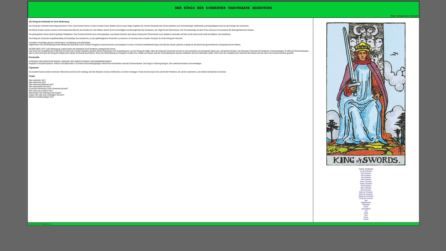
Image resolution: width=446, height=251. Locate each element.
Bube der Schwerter (366, 192)
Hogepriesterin (366, 202)
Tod (366, 211)
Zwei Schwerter (366, 173)
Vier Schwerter (366, 177)
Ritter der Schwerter (366, 194)
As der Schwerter (366, 171)
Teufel (366, 213)
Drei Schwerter (366, 175)
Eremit (366, 207)
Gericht (366, 219)
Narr (366, 200)
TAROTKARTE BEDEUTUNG (250, 8)
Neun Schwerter (366, 188)
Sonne (366, 217)
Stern (366, 215)
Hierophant (366, 204)
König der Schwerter (366, 198)
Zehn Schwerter (366, 190)
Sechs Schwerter (366, 181)
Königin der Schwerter (366, 196)
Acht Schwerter (366, 186)
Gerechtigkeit (365, 209)
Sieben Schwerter (366, 184)
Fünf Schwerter (366, 179)
